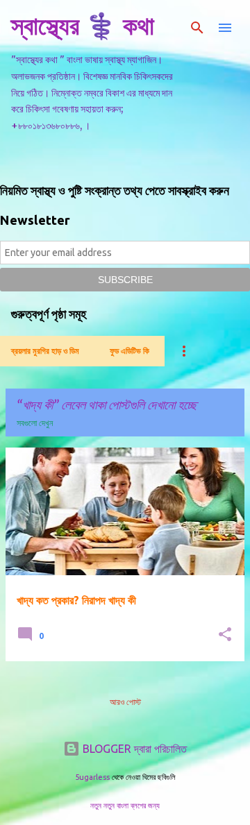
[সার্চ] (197, 27)
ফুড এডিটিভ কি (129, 350)
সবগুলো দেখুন (35, 422)
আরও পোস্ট (125, 701)
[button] (225, 635)
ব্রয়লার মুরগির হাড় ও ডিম (45, 350)
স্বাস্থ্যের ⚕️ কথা (82, 25)
